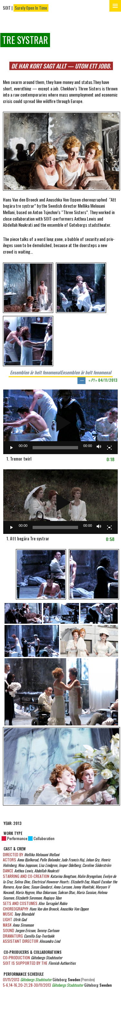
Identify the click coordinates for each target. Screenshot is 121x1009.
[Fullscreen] (109, 447)
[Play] (11, 447)
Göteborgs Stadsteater (36, 979)
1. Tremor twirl (18, 459)
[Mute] (99, 447)
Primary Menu (115, 6)
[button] (57, 422)
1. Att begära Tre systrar (27, 539)
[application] (60, 422)
